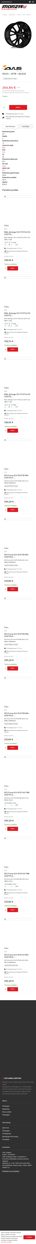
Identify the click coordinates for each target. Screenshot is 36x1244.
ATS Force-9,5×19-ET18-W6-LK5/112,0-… (16, 476)
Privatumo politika (6, 1242)
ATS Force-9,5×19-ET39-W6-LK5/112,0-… (16, 635)
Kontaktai (5, 1139)
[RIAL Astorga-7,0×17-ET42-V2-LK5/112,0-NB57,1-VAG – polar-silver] (18, 359)
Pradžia (4, 15)
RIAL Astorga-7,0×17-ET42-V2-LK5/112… (17, 233)
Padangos (6, 1106)
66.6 (3, 148)
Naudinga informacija (10, 1136)
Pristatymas (6, 1134)
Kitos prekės (6, 1112)
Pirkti (18, 107)
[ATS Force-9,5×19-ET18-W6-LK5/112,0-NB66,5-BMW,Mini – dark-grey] (18, 519)
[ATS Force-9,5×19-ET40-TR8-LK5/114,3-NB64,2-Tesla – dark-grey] (18, 838)
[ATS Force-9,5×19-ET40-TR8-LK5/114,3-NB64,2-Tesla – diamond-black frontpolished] (18, 757)
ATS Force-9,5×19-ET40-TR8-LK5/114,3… (17, 793)
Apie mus (5, 1128)
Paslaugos (6, 1115)
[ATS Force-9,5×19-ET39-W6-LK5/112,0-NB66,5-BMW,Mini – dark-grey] (18, 678)
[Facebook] (29, 1)
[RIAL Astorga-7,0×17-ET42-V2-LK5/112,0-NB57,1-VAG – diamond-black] (18, 197)
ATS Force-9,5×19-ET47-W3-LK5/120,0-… (16, 956)
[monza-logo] (14, 6)
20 (3, 143)
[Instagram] (32, 1)
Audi (4, 166)
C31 (3, 170)
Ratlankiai (12, 15)
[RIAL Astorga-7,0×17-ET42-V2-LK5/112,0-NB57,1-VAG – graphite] (18, 278)
